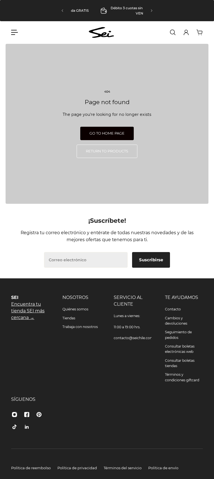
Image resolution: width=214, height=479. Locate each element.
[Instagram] (14, 414)
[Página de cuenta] (186, 32)
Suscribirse (151, 259)
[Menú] (14, 32)
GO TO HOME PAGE (107, 133)
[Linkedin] (27, 427)
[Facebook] (27, 414)
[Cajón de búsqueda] (172, 32)
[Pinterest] (39, 414)
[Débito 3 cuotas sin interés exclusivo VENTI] (108, 10)
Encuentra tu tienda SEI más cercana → (28, 310)
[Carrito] (199, 32)
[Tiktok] (14, 427)
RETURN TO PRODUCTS (107, 151)
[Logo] (101, 33)
